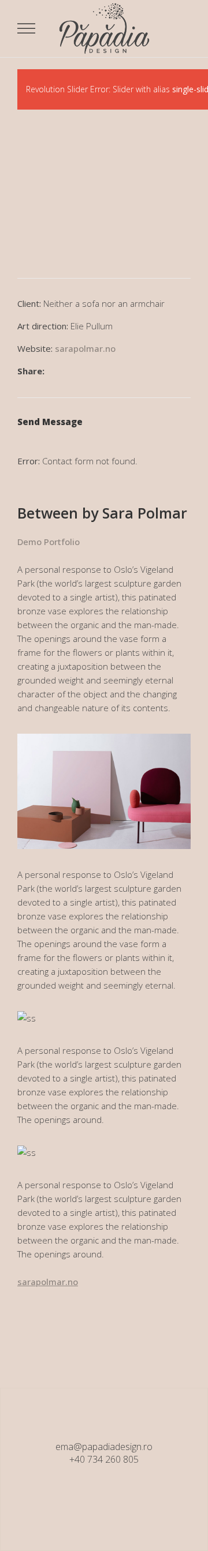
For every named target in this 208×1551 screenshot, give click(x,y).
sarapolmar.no (85, 348)
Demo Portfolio (48, 541)
